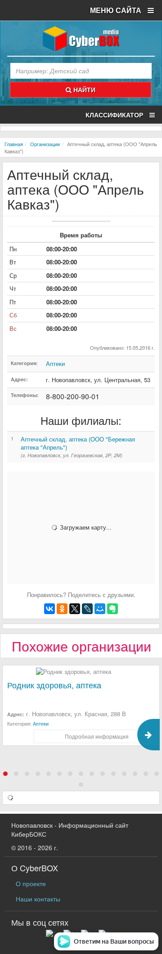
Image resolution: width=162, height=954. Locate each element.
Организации (45, 143)
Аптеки (55, 363)
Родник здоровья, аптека (54, 685)
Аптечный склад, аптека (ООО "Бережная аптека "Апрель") (78, 443)
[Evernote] (112, 608)
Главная (13, 143)
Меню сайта (116, 10)
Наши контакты (38, 898)
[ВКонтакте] (49, 608)
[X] (74, 608)
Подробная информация (97, 736)
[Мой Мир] (99, 608)
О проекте (31, 883)
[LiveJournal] (87, 608)
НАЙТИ (83, 89)
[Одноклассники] (62, 608)
